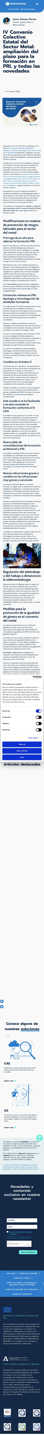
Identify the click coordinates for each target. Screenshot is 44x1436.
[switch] (39, 717)
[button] (37, 4)
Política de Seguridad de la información (22, 1289)
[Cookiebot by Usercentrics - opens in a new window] (33, 677)
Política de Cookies (22, 1278)
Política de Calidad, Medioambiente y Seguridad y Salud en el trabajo (22, 1283)
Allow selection (22, 751)
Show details (33, 738)
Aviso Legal (11, 1273)
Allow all (22, 744)
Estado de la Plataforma (22, 1294)
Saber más (9, 1080)
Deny (22, 757)
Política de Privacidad (28, 1273)
